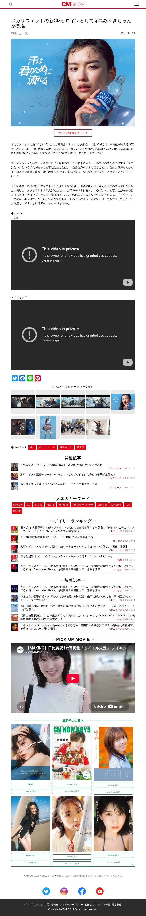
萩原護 (80, 447)
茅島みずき (66, 447)
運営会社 (116, 904)
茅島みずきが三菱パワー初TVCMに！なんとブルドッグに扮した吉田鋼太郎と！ (68, 474)
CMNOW (17, 504)
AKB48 (50, 504)
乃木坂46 (63, 504)
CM (29, 504)
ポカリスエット (47, 447)
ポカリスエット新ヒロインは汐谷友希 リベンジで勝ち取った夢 (59, 484)
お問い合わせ (51, 904)
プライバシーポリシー (71, 904)
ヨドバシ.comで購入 (72, 791)
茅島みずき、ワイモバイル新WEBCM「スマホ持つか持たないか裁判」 (62, 464)
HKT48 (17, 511)
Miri (32, 447)
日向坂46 (116, 504)
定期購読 (31, 784)
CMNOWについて (33, 904)
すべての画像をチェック (73, 132)
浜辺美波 (102, 504)
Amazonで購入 (31, 791)
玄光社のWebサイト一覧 (97, 904)
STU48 (38, 504)
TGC (127, 504)
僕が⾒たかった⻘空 (83, 504)
